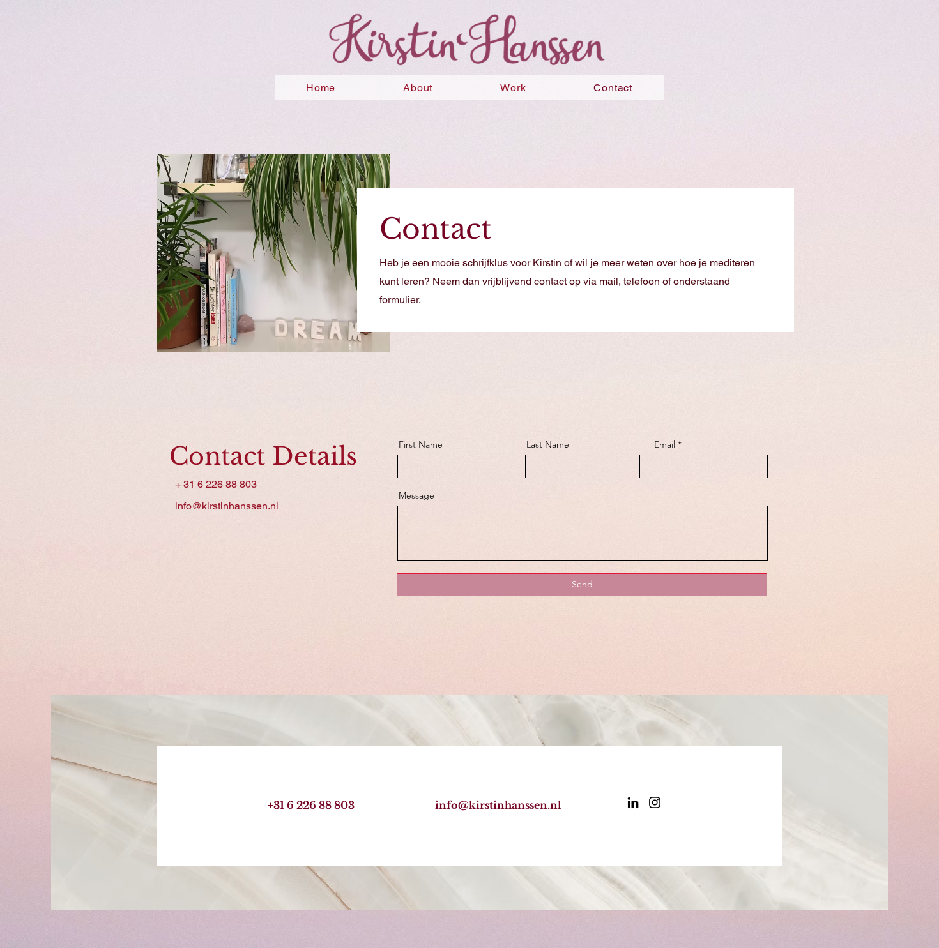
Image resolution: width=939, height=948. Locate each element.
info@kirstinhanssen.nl (498, 805)
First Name (421, 444)
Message (416, 495)
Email (664, 444)
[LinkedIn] (633, 802)
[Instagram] (654, 802)
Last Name (547, 444)
